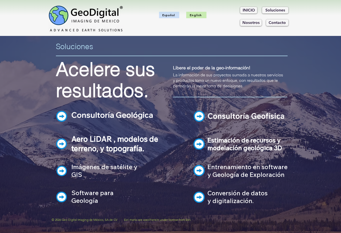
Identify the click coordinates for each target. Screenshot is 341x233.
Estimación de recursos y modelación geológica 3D (244, 144)
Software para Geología (92, 196)
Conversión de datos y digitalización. (237, 197)
